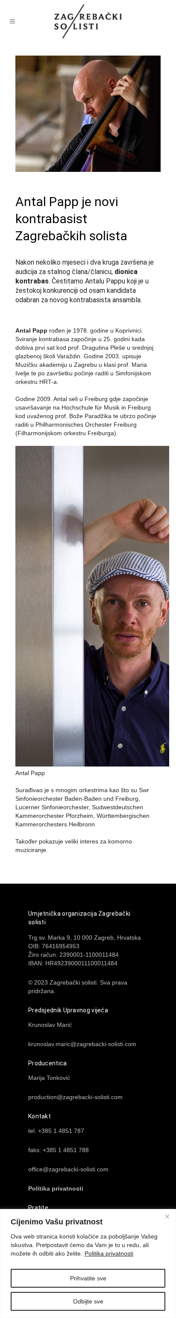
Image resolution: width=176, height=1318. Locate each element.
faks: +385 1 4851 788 (58, 1150)
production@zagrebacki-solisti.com (75, 1097)
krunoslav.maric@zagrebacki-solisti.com (82, 1044)
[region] (88, 1263)
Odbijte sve (88, 1301)
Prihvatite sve (88, 1278)
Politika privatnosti (109, 1253)
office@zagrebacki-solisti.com (68, 1169)
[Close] (167, 1216)
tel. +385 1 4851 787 (56, 1130)
